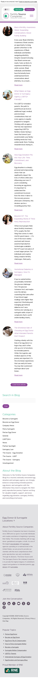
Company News (8, 425)
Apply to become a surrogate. (28, 2)
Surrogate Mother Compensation (16, 650)
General (5, 436)
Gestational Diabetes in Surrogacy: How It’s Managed (23, 272)
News (5, 442)
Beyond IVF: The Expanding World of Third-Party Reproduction (24, 218)
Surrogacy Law (8, 449)
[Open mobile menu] (31, 16)
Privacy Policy (30, 618)
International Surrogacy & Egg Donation (18, 657)
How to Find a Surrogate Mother (15, 644)
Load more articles (19, 384)
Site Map (5, 621)
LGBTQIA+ (7, 439)
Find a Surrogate (9, 429)
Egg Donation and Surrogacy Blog (16, 660)
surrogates (14, 567)
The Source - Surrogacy (11, 460)
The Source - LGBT (10, 456)
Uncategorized (8, 463)
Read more (18, 85)
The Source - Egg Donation (13, 453)
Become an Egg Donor (11, 422)
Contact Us (29, 9)
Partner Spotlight (9, 446)
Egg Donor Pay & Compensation (15, 641)
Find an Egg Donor (9, 432)
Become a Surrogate (10, 419)
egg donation (14, 544)
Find (5, 406)
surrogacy (26, 544)
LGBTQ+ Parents (10, 654)
